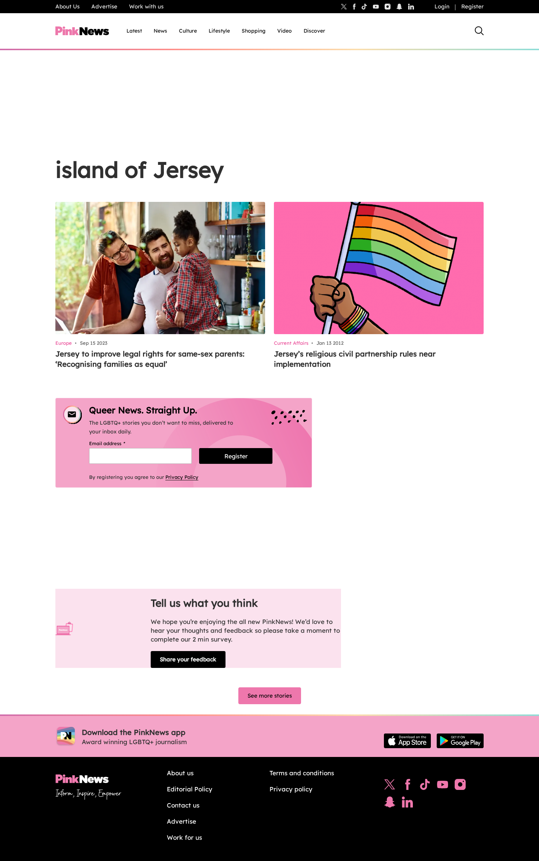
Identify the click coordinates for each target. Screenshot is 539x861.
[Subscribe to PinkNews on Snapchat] (389, 804)
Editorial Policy (189, 789)
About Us (67, 6)
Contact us (183, 805)
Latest (134, 30)
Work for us (184, 837)
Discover (314, 30)
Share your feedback (188, 659)
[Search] (479, 30)
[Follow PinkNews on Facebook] (407, 786)
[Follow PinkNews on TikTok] (425, 786)
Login (442, 6)
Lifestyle (219, 30)
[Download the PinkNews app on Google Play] (460, 740)
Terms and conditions (302, 773)
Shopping (253, 30)
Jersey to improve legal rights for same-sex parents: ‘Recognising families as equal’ (150, 359)
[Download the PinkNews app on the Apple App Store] (407, 740)
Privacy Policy (181, 477)
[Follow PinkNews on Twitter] (389, 786)
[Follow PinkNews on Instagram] (460, 786)
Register (472, 6)
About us (180, 773)
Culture (188, 30)
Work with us (146, 6)
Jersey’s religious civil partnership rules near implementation (355, 359)
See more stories (269, 695)
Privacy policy (291, 789)
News (160, 30)
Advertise (104, 6)
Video (284, 30)
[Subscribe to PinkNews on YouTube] (442, 786)
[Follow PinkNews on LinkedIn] (411, 6)
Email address (116, 443)
